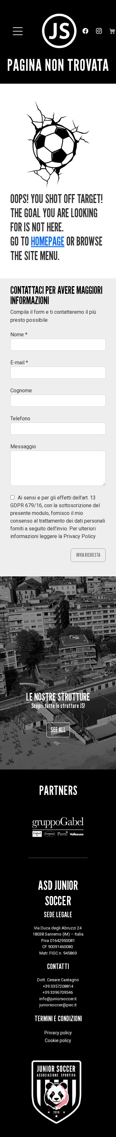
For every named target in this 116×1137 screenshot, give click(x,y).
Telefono (20, 418)
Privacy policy (58, 1032)
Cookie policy (58, 1040)
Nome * (18, 334)
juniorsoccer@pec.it (58, 1004)
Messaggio (23, 446)
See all (58, 730)
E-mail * (19, 362)
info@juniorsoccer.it (58, 998)
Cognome (21, 390)
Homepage (47, 241)
